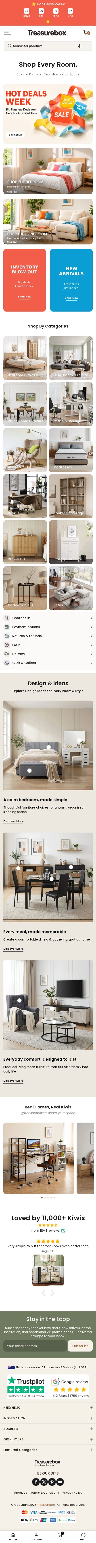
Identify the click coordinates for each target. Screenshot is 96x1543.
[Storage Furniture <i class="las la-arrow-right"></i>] (71, 542)
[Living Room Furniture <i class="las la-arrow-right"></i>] (71, 358)
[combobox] (48, 46)
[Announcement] (48, 13)
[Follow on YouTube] (60, 1482)
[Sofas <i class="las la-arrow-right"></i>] (71, 588)
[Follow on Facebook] (36, 1482)
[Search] (9, 46)
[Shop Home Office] (38, 1158)
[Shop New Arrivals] (71, 280)
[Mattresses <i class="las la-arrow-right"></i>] (71, 450)
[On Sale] (48, 114)
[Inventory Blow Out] (24, 280)
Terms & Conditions (45, 1493)
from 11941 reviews (45, 1230)
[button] (79, 46)
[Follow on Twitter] (44, 1482)
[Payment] (48, 1463)
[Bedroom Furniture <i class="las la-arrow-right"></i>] (25, 358)
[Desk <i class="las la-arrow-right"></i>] (25, 496)
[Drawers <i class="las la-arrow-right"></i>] (25, 542)
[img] (48, 1225)
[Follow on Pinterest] (52, 1482)
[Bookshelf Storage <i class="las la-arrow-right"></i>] (71, 496)
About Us (20, 1493)
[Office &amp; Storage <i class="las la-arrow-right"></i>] (71, 404)
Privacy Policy (72, 1493)
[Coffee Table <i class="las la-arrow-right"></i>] (25, 588)
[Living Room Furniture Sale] (48, 221)
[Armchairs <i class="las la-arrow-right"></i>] (25, 450)
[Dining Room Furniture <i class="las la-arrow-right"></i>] (25, 404)
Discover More (13, 821)
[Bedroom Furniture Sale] (48, 171)
